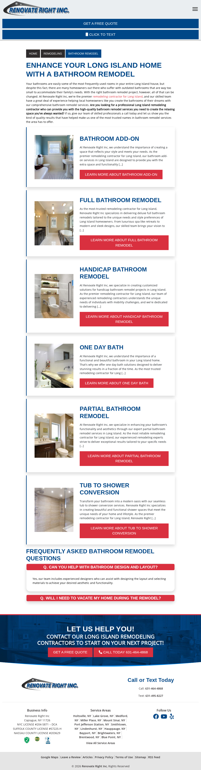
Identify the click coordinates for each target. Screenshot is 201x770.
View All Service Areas (100, 743)
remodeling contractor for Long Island (118, 96)
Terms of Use (124, 757)
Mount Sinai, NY (114, 720)
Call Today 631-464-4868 (125, 652)
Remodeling (53, 53)
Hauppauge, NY (114, 729)
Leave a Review (70, 757)
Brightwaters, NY (109, 733)
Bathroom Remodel (83, 53)
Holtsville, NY (82, 716)
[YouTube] (164, 716)
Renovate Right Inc (94, 766)
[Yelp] (171, 716)
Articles (88, 757)
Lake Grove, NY (103, 716)
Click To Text (101, 35)
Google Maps (49, 757)
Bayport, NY (87, 733)
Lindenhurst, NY (91, 729)
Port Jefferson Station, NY (91, 724)
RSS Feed (154, 757)
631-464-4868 (154, 688)
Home (33, 53)
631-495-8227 (154, 696)
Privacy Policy (104, 757)
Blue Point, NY (111, 737)
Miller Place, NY (90, 720)
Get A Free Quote (100, 24)
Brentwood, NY (89, 737)
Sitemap (140, 757)
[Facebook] (156, 716)
